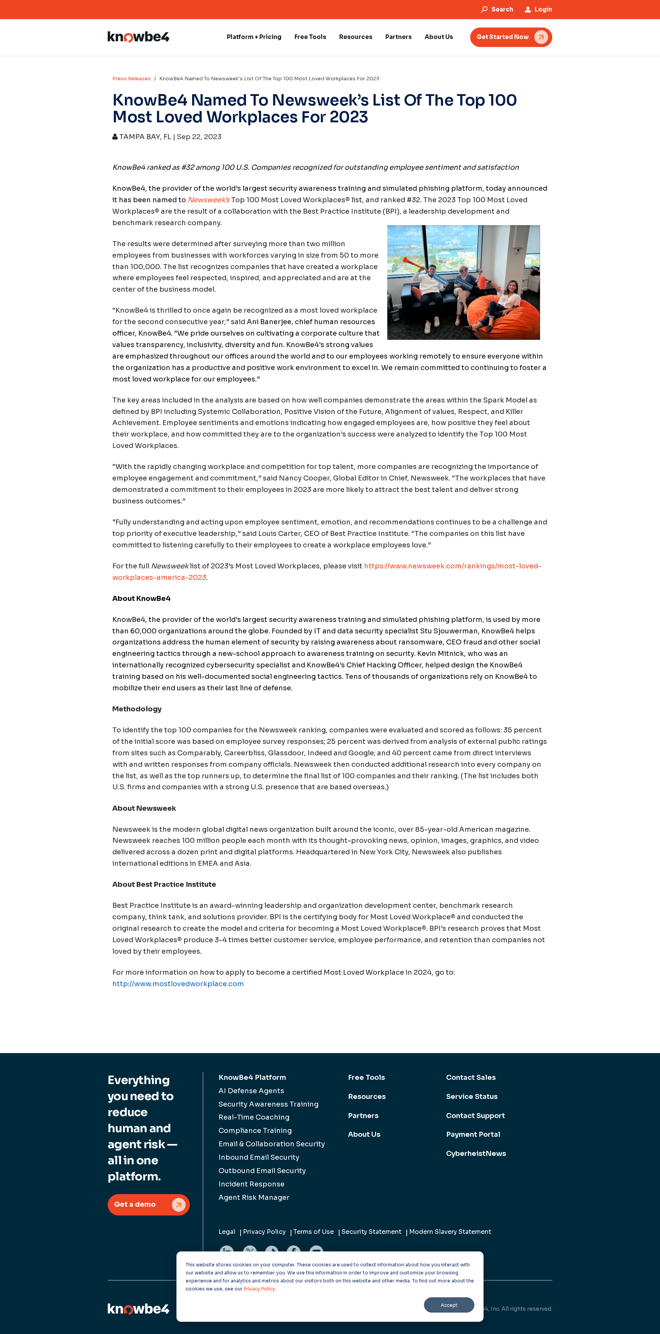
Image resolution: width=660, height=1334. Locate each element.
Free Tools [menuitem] (366, 1077)
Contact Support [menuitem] (475, 1116)
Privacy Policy (259, 1289)
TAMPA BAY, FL (144, 137)
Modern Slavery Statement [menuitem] (450, 1232)
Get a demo (135, 1204)
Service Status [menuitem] (472, 1096)
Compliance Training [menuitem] (255, 1130)
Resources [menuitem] (367, 1096)
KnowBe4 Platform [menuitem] (252, 1077)
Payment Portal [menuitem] (473, 1134)
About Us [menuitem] (364, 1134)
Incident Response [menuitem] (251, 1184)
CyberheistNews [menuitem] (476, 1153)
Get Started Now (503, 37)
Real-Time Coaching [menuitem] (254, 1117)
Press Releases (131, 78)
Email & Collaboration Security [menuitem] (271, 1144)
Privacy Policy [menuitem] (264, 1232)
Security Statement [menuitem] (371, 1232)
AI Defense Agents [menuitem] (251, 1091)
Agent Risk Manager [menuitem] (254, 1197)
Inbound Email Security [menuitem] (258, 1157)
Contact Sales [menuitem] (471, 1077)
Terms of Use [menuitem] (313, 1232)
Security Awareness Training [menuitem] (268, 1104)
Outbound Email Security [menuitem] (262, 1171)
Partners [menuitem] (363, 1116)
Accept (449, 1305)
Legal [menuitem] (226, 1232)
